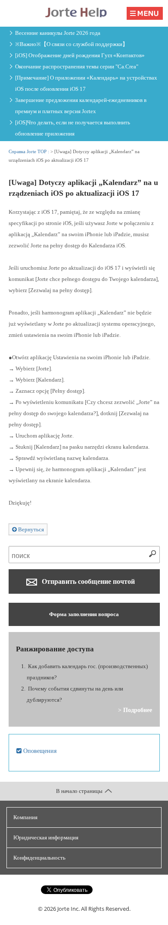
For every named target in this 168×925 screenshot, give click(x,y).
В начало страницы (79, 791)
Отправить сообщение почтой (87, 581)
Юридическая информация (45, 837)
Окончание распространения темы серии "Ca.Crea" (76, 66)
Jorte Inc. (68, 909)
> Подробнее (135, 709)
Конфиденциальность (39, 857)
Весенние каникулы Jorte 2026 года (57, 33)
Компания (25, 817)
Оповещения (39, 750)
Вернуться (30, 529)
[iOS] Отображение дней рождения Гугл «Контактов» (80, 55)
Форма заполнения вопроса (84, 614)
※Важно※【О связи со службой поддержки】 (71, 44)
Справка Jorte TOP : (29, 151)
